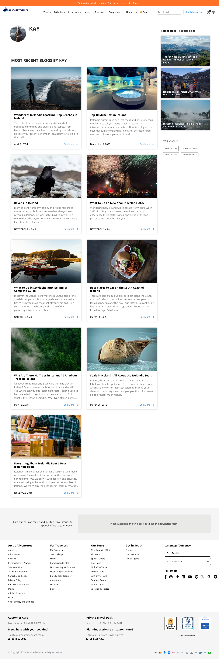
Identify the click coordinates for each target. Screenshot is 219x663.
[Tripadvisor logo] (170, 623)
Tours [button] (46, 12)
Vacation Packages (100, 589)
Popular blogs (187, 30)
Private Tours (97, 572)
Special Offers (98, 559)
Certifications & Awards (19, 563)
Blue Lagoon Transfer (61, 576)
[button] (213, 12)
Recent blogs (168, 30)
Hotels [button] (87, 12)
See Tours (134, 3)
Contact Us (131, 550)
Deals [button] (145, 12)
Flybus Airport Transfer (61, 572)
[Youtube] (189, 577)
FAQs (10, 597)
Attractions (55, 580)
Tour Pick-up (56, 554)
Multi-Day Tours (99, 567)
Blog (52, 589)
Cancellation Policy (17, 576)
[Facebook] (165, 577)
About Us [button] (130, 12)
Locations (55, 584)
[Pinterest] (196, 577)
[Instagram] (171, 577)
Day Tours (96, 563)
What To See (171, 154)
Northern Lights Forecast (62, 567)
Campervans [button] (115, 12)
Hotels (53, 559)
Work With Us (132, 554)
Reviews (12, 559)
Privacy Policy (14, 580)
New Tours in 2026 (100, 550)
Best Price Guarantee (18, 584)
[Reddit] (215, 577)
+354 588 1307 (96, 638)
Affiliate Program (16, 593)
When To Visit (190, 154)
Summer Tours (98, 580)
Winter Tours (97, 584)
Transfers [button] (99, 12)
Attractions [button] (73, 12)
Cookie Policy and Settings (21, 602)
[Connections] (188, 635)
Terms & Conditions (18, 572)
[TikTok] (177, 577)
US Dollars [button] (174, 561)
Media (11, 589)
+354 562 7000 (18, 638)
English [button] (173, 553)
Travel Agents (132, 559)
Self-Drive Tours (99, 576)
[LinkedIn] (183, 577)
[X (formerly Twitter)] (203, 577)
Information (14, 554)
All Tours (95, 554)
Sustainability (15, 567)
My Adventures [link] (194, 12)
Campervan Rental (59, 563)
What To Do (171, 148)
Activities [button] (58, 12)
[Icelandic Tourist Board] (205, 623)
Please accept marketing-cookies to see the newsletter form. (144, 523)
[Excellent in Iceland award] (188, 623)
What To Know (190, 148)
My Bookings (56, 550)
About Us (12, 550)
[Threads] (209, 577)
